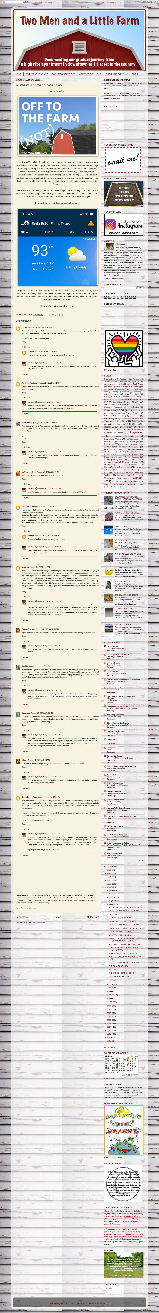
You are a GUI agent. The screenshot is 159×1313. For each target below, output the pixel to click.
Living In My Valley (115, 688)
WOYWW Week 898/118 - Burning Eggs (122, 708)
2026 (109, 870)
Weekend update (129, 481)
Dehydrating (122, 399)
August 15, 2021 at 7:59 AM (42, 713)
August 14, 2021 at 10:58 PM (47, 629)
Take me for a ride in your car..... (119, 665)
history (131, 423)
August (112, 904)
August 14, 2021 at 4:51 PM (43, 506)
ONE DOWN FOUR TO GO (119, 976)
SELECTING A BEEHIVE (124, 540)
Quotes (141, 459)
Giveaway (108, 421)
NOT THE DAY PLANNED (125, 568)
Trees (127, 475)
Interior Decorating (125, 436)
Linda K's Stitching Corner (118, 835)
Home (57, 917)
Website (115, 482)
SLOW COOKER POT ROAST (120, 918)
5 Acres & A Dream (114, 756)
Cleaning (115, 392)
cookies (115, 394)
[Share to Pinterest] (62, 315)
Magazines (122, 442)
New (141, 444)
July (111, 981)
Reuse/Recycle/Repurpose (116, 467)
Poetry (124, 454)
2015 (109, 1023)
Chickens (128, 389)
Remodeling (109, 464)
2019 (109, 1010)
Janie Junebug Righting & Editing (121, 766)
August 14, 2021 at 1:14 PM (50, 383)
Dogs (114, 402)
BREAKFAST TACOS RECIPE (126, 595)
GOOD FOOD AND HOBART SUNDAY (124, 911)
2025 (109, 873)
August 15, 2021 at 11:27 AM (49, 363)
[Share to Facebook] (60, 315)
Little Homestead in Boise (118, 843)
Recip (127, 462)
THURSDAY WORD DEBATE (120, 932)
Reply (24, 342)
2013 (109, 1030)
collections (125, 392)
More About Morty (114, 802)
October (112, 897)
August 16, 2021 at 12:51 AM (49, 797)
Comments (111, 1292)
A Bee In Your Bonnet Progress (119, 837)
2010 (109, 1041)
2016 (109, 1020)
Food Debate (138, 410)
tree (118, 475)
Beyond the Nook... (115, 791)
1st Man (31, 363)
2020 (109, 1006)
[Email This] (53, 315)
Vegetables (109, 478)
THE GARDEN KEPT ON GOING (122, 973)
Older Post (93, 917)
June (111, 984)
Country (107, 397)
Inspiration (136, 432)
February (113, 998)
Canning (136, 387)
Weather (138, 477)
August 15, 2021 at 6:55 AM (39, 666)
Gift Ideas (135, 418)
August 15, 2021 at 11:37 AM (49, 402)
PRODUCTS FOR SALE (117, 74)
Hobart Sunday (111, 427)
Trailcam (107, 475)
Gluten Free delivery (115, 855)
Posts (109, 1288)
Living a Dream (113, 663)
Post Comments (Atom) (35, 923)
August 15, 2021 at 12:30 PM (49, 735)
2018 (109, 1013)
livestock (108, 441)
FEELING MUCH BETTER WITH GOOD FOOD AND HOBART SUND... (124, 940)
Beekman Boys (125, 382)
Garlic (123, 418)
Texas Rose (26, 506)
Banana (115, 381)
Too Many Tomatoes (115, 715)
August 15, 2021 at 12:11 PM (49, 547)
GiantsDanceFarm (29, 797)
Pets (128, 452)
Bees (136, 381)
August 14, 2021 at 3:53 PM (46, 423)
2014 (109, 1027)
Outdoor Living (124, 449)
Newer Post (22, 917)
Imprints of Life (113, 733)
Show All (141, 861)
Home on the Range (115, 731)
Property (108, 459)
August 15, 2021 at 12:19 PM (49, 646)
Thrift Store (134, 472)
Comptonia (111, 739)
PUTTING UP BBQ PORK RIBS (127, 513)
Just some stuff (113, 690)
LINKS (135, 74)
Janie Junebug (28, 423)
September (113, 901)
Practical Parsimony (30, 383)
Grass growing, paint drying (118, 793)
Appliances (124, 379)
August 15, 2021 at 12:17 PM (49, 601)
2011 (109, 1037)
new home (112, 446)
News (125, 446)
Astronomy (137, 379)
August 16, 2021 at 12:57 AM (49, 777)
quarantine (123, 459)
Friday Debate (114, 413)
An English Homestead (116, 775)
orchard (136, 447)
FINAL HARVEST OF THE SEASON (123, 953)
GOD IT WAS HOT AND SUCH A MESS (124, 921)
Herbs (119, 424)
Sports (109, 472)
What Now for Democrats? (117, 725)
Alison (24, 760)
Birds (120, 384)
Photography (139, 452)
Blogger (108, 1304)
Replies (27, 347)
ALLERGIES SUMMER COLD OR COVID (125, 944)
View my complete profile (114, 279)
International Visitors (112, 439)
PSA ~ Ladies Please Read (117, 681)
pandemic (139, 449)
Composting (137, 391)
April (111, 991)
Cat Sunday (109, 389)
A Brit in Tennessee (115, 783)
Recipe (134, 462)
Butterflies (118, 387)
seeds (110, 470)
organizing (108, 449)
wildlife (132, 484)
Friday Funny (132, 413)
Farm (135, 402)
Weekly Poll (108, 484)
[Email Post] (48, 315)
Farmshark (118, 407)
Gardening (109, 418)
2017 (109, 1017)
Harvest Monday (138, 421)
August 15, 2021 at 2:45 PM (39, 760)
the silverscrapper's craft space (120, 706)
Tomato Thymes (28, 629)
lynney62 (25, 567)
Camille (25, 666)
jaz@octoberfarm (29, 472)
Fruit (106, 415)
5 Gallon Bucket (110, 379)
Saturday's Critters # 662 (116, 657)
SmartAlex (26, 713)
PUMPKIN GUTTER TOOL (125, 581)
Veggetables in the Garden (117, 810)
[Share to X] (58, 315)
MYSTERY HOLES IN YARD (120, 935)
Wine (141, 484)
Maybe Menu (112, 700)
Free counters (109, 1078)
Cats (120, 389)
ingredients (108, 433)
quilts (134, 459)
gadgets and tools (132, 416)
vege (138, 475)
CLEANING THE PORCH (124, 609)
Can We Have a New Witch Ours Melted (123, 680)
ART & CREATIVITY (115, 826)
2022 (109, 884)
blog (128, 384)
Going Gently (112, 646)
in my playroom (113, 671)
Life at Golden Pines (115, 800)
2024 (109, 877)
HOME (18, 74)
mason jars (134, 442)
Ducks (121, 402)
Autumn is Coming (114, 717)
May (111, 988)
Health (109, 424)
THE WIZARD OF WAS (116, 768)
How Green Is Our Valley (116, 648)
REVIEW (140, 467)
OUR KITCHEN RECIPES (63, 74)
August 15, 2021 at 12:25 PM (49, 690)
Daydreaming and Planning (131, 397)
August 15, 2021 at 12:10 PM (49, 489)
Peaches (111, 452)
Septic (118, 470)
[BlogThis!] (55, 315)
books (110, 387)
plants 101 (111, 454)
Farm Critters (110, 404)
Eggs (128, 402)
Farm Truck (126, 405)
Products (135, 457)
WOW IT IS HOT (121, 527)
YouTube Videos (113, 487)
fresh (109, 741)
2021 (109, 887)
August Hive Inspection (116, 777)
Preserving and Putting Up (115, 457)
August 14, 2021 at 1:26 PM (46, 351)
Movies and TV (124, 444)
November (113, 894)
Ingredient (137, 429)
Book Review (138, 384)
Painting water (112, 828)
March (112, 995)
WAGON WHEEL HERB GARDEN (128, 554)
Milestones (109, 444)
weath (125, 478)
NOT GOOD (113, 970)
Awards (106, 381)
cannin (127, 387)
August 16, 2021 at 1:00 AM (49, 834)
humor (129, 429)
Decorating (108, 399)
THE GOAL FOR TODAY (118, 966)
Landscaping (132, 439)
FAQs (99, 74)
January (112, 1002)
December (113, 890)
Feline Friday (133, 407)
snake (141, 470)
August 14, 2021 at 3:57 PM (48, 472)
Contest (107, 394)
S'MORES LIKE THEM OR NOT (127, 625)
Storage (120, 472)
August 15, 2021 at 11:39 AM (49, 452)
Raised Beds (113, 462)
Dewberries (134, 399)
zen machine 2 (127, 487)
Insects (120, 433)
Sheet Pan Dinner (129, 470)
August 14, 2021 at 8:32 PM (41, 567)
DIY (106, 402)
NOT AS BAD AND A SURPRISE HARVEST (125, 907)
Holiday (128, 427)
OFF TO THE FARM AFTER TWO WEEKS (125, 928)
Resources (133, 465)
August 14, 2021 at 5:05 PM (49, 536)
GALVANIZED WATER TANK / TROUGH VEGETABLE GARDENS (128, 498)
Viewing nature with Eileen (118, 655)
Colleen (25, 327)
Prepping (135, 454)
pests (120, 452)
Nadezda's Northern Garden (119, 808)
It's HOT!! (110, 820)
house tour (118, 429)
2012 (109, 1034)
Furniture (118, 416)
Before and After (110, 384)
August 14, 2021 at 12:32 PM (40, 327)
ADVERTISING (86, 74)
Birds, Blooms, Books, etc (118, 723)
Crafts (115, 397)
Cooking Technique (130, 394)
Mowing (135, 444)
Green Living (122, 421)
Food (120, 410)
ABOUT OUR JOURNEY (37, 74)
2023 (109, 880)
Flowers (108, 410)
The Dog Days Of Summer (117, 785)
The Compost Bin (114, 853)
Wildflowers (121, 484)
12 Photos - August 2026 (116, 673)
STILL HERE (114, 914)
